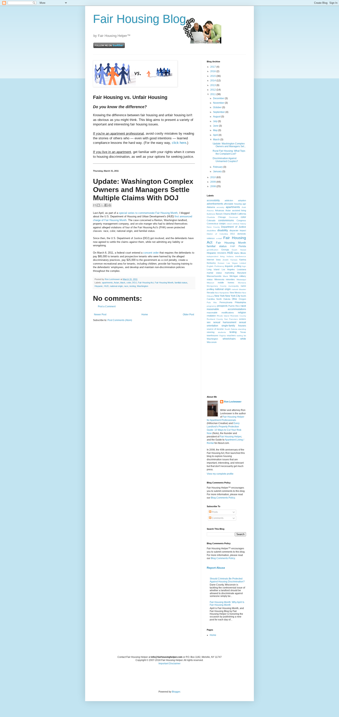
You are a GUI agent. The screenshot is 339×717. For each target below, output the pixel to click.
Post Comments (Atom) (120, 320)
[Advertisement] (226, 369)
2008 (213, 186)
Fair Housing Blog (139, 18)
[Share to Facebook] (106, 205)
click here (179, 143)
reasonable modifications (220, 312)
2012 (213, 89)
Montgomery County (216, 286)
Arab (244, 207)
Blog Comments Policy (223, 497)
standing (242, 329)
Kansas (234, 260)
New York (219, 296)
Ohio (234, 299)
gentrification (212, 250)
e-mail (219, 238)
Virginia (222, 335)
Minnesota (219, 279)
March (216, 139)
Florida (242, 246)
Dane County (213, 227)
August (217, 116)
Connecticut (212, 223)
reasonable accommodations (226, 309)
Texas (243, 332)
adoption (242, 200)
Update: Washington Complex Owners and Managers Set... (229, 145)
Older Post (188, 314)
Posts (214, 512)
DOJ (134, 282)
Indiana (230, 256)
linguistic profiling (233, 266)
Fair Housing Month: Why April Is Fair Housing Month (227, 603)
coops (222, 223)
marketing (229, 273)
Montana (242, 283)
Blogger (176, 691)
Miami (225, 276)
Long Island (213, 269)
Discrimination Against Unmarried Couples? (225, 159)
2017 (213, 66)
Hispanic (99, 286)
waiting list (241, 335)
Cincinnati (233, 217)
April (216, 135)
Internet (210, 259)
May (215, 130)
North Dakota (223, 299)
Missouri (210, 283)
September (219, 112)
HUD (106, 286)
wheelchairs (229, 338)
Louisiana (241, 269)
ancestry (220, 207)
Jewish (225, 260)
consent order (151, 252)
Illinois (243, 253)
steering (210, 332)
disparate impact (238, 230)
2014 (213, 80)
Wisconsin (212, 342)
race (126, 286)
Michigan (234, 276)
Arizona (210, 210)
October (217, 107)
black (122, 282)
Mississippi (241, 279)
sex (209, 322)
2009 (213, 181)
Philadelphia (240, 302)
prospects (222, 306)
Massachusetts (214, 276)
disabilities (211, 230)
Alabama (211, 207)
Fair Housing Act (146, 282)
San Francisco (231, 319)
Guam (234, 250)
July (215, 121)
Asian (116, 282)
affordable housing (232, 204)
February (218, 167)
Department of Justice (233, 227)
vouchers (231, 335)
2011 (213, 94)
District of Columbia (217, 234)
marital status (214, 273)
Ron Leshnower (232, 401)
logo (244, 266)
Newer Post (100, 314)
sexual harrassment (224, 322)
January (217, 171)
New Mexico (235, 292)
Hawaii (243, 250)
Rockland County (215, 319)
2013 (213, 85)
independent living (216, 256)
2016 (213, 71)
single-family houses (233, 325)
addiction (229, 200)
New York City (232, 296)
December (219, 98)
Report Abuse (216, 567)
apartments (107, 282)
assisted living (239, 210)
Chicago (222, 217)
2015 (213, 76)
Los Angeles (228, 269)
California (241, 214)
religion (242, 312)
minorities (230, 279)
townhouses (212, 335)
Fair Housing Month (164, 282)
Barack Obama (223, 214)
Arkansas (219, 210)
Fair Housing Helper (230, 436)
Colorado (211, 220)
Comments (217, 518)
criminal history (239, 224)
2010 (213, 177)
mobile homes (226, 282)
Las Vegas (232, 263)
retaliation (211, 316)
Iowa (218, 259)
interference (240, 256)
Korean (221, 263)
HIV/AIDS (221, 253)
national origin (116, 286)
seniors (242, 319)
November (219, 103)
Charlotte (211, 217)
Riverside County (238, 316)
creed (229, 224)
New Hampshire (222, 293)
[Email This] (95, 205)
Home (144, 314)
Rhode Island (223, 316)
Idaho (236, 253)
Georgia (225, 249)
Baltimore (211, 214)
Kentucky (211, 263)
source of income (215, 329)
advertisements (215, 203)
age (244, 204)
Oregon (242, 299)
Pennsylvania (226, 302)
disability (222, 230)
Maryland (241, 273)
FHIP (232, 246)
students (222, 332)
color (129, 282)
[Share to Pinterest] (110, 205)
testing (132, 286)
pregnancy (211, 306)
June (216, 125)
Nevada (210, 292)
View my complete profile (220, 473)
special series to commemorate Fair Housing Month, (149, 212)
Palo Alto (212, 302)
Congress (241, 220)
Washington (142, 286)
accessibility (213, 200)
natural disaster (239, 289)
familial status (181, 282)
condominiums (226, 220)
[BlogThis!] (98, 205)
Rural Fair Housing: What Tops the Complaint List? (229, 152)
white (243, 338)
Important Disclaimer (169, 663)
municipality (233, 286)
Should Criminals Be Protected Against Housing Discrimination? (227, 580)
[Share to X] (102, 205)
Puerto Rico (234, 306)
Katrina (242, 259)
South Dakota (231, 329)
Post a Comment (107, 306)
